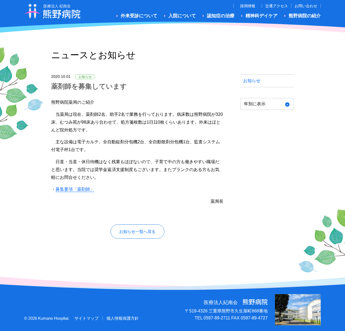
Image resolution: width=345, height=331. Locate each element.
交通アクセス (276, 6)
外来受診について (139, 15)
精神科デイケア (262, 15)
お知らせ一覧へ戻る (137, 231)
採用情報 (247, 6)
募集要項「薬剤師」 (75, 189)
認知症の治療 (220, 15)
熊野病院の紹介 (305, 15)
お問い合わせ (306, 6)
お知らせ (251, 80)
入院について (182, 15)
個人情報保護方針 (122, 318)
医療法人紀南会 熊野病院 (52, 11)
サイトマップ (86, 318)
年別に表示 (254, 104)
